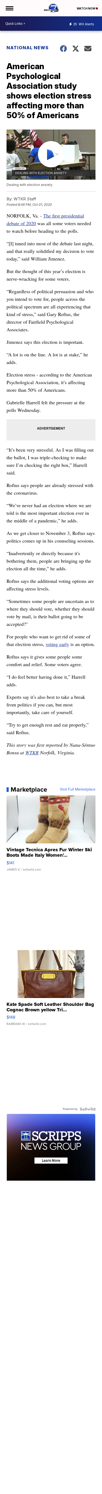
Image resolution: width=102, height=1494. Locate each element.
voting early (57, 644)
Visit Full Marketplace (77, 789)
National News (28, 47)
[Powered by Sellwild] (87, 1109)
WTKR (32, 752)
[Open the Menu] (9, 8)
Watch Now (86, 8)
